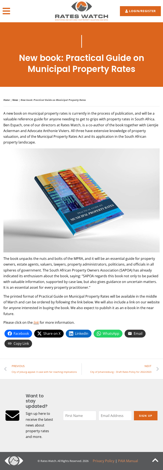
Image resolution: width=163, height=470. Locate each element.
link (36, 322)
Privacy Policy (103, 461)
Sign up (145, 416)
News (15, 99)
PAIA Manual (128, 461)
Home (6, 99)
